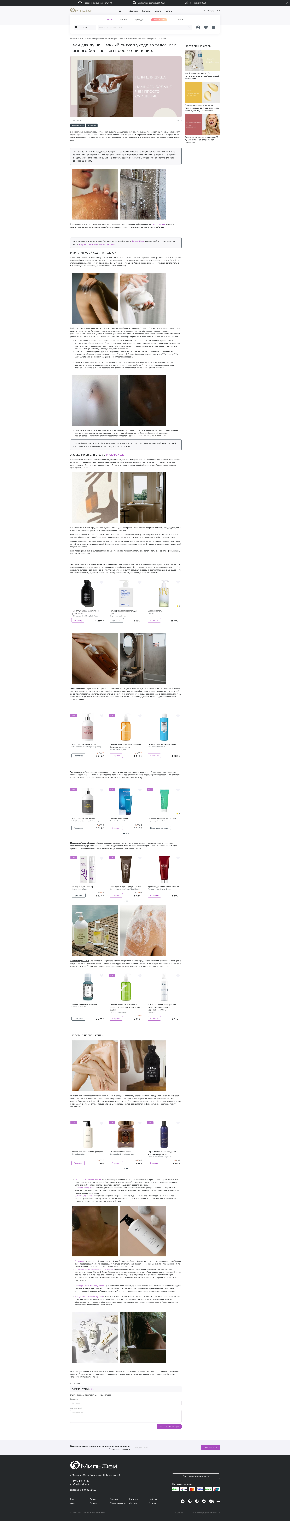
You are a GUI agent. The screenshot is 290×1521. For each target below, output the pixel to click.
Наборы (153, 1499)
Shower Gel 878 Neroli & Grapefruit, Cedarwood (94, 1269)
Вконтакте (93, 244)
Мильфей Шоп (116, 455)
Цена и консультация (83, 828)
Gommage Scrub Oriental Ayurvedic (89, 1285)
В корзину (78, 620)
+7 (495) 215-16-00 (211, 11)
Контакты (146, 11)
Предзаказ (116, 620)
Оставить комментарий (169, 1426)
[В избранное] (101, 582)
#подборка (91, 125)
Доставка (133, 11)
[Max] (189, 1501)
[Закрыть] (287, 3)
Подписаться (210, 1447)
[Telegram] (196, 1501)
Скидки (152, 1503)
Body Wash (79, 1261)
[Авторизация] (198, 27)
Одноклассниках (108, 244)
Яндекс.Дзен (137, 241)
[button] (123, 833)
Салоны (169, 11)
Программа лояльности (195, 1476)
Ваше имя (74, 1399)
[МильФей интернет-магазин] (81, 10)
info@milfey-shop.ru (79, 1484)
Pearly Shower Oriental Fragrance (89, 1296)
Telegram (82, 244)
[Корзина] (213, 27)
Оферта (179, 1512)
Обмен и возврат (118, 1503)
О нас (73, 1503)
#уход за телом (78, 125)
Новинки (121, 11)
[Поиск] (189, 27)
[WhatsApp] (182, 1501)
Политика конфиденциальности (204, 1512)
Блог (72, 1499)
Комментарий (76, 1408)
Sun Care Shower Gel (83, 1195)
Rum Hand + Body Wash (84, 1187)
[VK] (203, 1501)
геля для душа (159, 224)
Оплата (158, 11)
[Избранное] (206, 27)
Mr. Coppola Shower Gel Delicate (88, 1179)
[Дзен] (214, 1501)
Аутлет (93, 1499)
